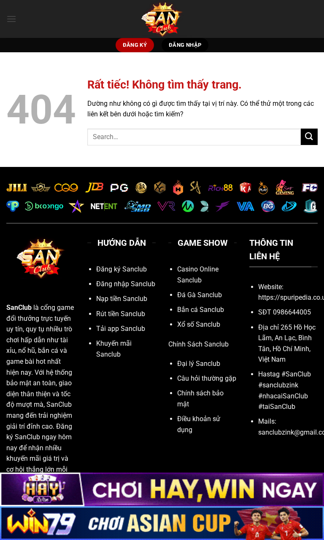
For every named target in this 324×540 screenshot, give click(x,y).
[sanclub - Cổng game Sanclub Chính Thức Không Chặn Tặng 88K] (162, 19)
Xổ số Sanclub (198, 324)
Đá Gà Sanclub (199, 295)
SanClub (19, 308)
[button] (11, 18)
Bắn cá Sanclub (200, 310)
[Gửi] (309, 137)
